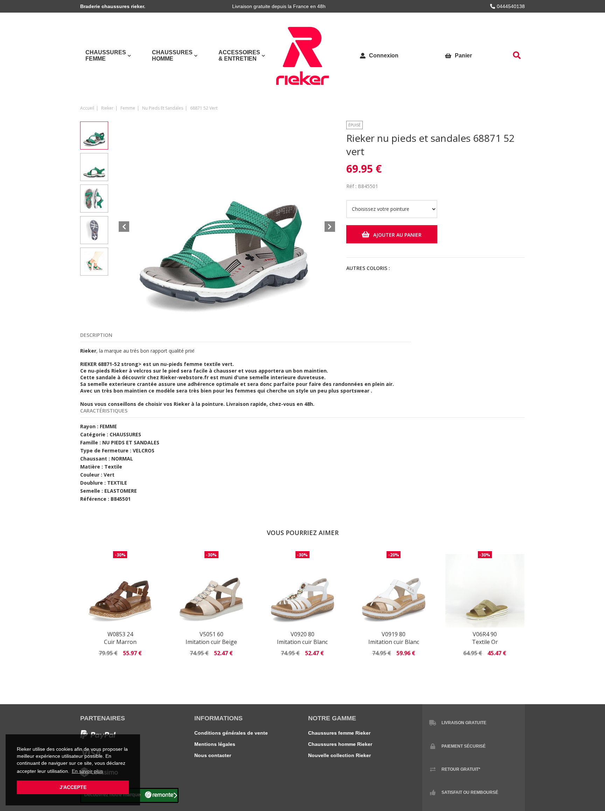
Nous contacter (212, 755)
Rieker (107, 108)
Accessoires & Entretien (239, 55)
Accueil (87, 108)
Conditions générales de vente (231, 733)
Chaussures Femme (105, 55)
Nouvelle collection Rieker (339, 755)
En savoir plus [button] (87, 771)
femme (127, 108)
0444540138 (511, 6)
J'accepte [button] (73, 787)
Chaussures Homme (172, 55)
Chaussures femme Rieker (339, 733)
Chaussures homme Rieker (340, 744)
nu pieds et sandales (162, 108)
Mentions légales (214, 744)
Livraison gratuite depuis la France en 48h (279, 6)
